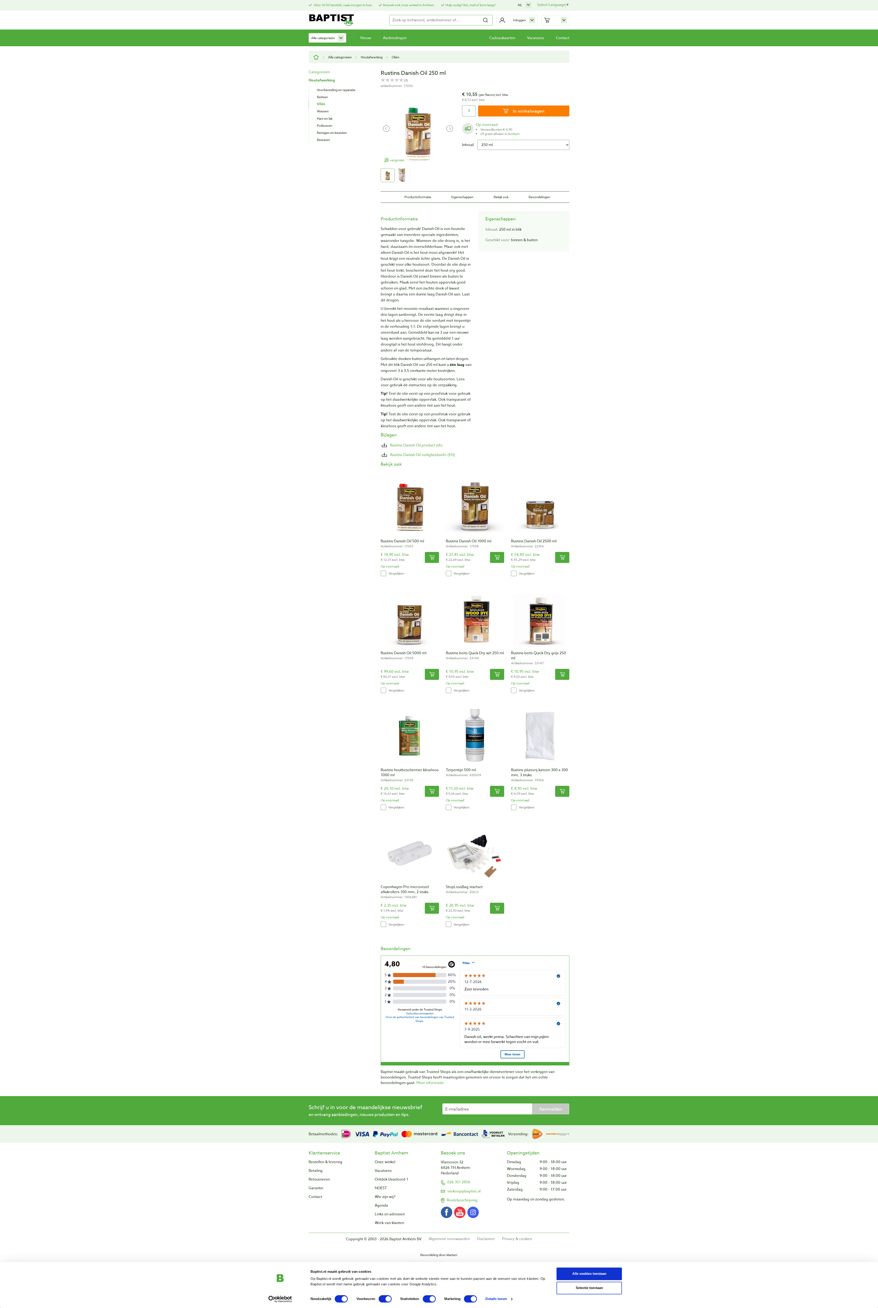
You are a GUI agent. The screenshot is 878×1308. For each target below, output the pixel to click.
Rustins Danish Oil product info (416, 445)
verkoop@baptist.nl (464, 1191)
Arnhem (514, 134)
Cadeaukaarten (502, 38)
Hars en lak (324, 118)
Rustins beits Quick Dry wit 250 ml (475, 653)
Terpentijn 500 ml (461, 770)
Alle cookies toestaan (589, 1274)
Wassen (323, 111)
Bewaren (323, 140)
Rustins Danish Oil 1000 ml (468, 541)
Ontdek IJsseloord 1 (391, 1179)
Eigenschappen (462, 197)
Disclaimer (486, 1239)
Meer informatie (430, 1083)
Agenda (381, 1205)
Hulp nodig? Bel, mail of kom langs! (470, 5)
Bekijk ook (501, 197)
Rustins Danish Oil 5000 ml (403, 653)
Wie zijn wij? (385, 1197)
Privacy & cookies (517, 1239)
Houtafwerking (372, 57)
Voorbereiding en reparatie (336, 90)
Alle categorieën (323, 38)
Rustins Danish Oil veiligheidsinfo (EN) (422, 455)
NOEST (381, 1188)
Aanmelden (550, 1109)
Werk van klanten (389, 1223)
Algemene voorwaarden (449, 1239)
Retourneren (319, 1179)
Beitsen (322, 97)
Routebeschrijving (462, 1200)
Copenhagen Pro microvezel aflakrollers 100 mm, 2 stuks (405, 889)
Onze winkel (385, 1162)
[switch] (385, 1299)
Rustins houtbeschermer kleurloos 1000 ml (410, 773)
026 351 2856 (458, 1182)
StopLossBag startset (464, 886)
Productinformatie (417, 197)
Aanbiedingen (395, 38)
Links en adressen (390, 1214)
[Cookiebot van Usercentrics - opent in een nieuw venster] (280, 1299)
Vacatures (535, 38)
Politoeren (324, 125)
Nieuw (365, 38)
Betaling (316, 1170)
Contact (562, 38)
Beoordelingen (539, 197)
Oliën (395, 57)
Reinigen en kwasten (332, 132)
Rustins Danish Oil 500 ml (402, 541)
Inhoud (468, 144)
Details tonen (496, 1299)
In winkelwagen (528, 111)
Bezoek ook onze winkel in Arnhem (408, 5)
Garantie (316, 1188)
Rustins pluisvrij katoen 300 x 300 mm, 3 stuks (539, 773)
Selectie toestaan (589, 1288)
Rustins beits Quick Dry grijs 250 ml (538, 656)
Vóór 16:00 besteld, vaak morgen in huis (342, 5)
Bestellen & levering (325, 1162)
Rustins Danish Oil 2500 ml (534, 541)
